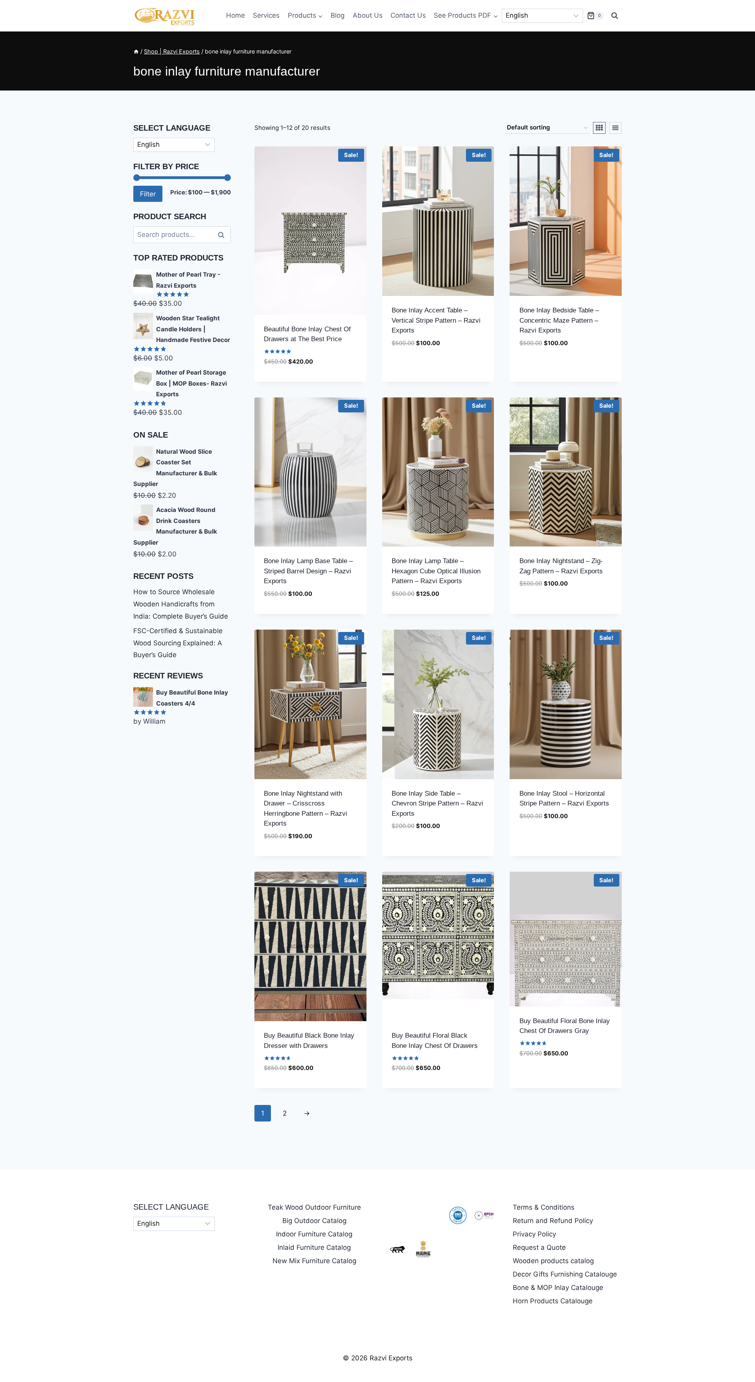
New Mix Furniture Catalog (314, 1261)
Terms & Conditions (544, 1207)
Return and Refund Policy (553, 1221)
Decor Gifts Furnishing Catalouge (565, 1274)
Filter (148, 194)
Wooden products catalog (553, 1261)
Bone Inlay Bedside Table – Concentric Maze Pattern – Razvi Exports (559, 320)
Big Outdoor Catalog (314, 1221)
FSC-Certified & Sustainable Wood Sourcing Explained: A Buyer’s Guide (178, 643)
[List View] (615, 128)
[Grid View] (599, 128)
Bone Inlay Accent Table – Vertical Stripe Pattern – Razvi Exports (436, 320)
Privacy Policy (534, 1234)
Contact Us (408, 15)
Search (223, 235)
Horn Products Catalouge (553, 1301)
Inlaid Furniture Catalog (314, 1247)
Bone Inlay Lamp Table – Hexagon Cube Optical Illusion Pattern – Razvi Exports (436, 571)
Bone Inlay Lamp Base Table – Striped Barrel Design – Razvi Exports (308, 571)
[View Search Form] (615, 16)
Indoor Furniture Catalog (314, 1234)
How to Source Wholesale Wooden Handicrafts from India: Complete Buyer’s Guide (180, 604)
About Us (368, 15)
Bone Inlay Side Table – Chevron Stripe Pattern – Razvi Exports (437, 803)
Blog (337, 15)
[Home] (136, 51)
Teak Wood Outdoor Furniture (314, 1207)
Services (266, 15)
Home (235, 15)
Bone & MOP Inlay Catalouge (558, 1287)
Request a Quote (539, 1247)
